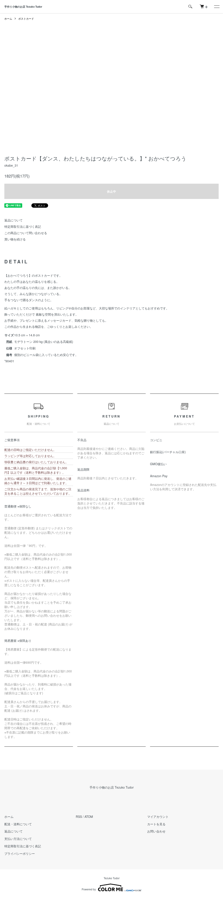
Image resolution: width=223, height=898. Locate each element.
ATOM (88, 816)
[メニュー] (216, 6)
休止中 (111, 191)
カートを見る (156, 824)
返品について (13, 220)
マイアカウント (158, 816)
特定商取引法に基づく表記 (22, 226)
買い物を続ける (15, 239)
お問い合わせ (156, 831)
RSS (79, 816)
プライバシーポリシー (19, 853)
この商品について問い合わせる (25, 233)
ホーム (8, 18)
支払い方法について (18, 838)
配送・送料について (18, 824)
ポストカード (26, 18)
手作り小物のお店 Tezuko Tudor (23, 7)
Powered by (89, 889)
